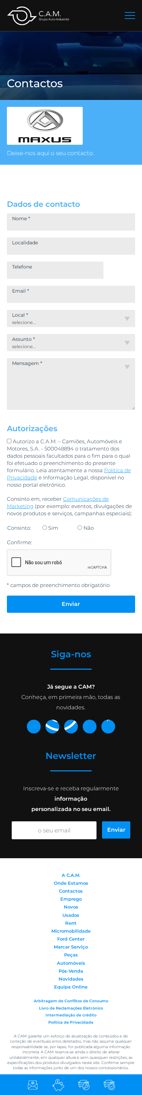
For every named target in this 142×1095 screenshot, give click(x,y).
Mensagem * (27, 363)
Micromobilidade (71, 931)
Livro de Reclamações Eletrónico (71, 1008)
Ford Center (70, 939)
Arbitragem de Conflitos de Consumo (71, 1000)
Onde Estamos (71, 883)
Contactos (71, 891)
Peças (71, 954)
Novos (71, 907)
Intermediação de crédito (71, 1015)
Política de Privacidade (70, 1022)
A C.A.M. (71, 875)
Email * (20, 291)
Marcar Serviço (71, 947)
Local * (20, 315)
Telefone (22, 267)
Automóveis (71, 963)
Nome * (21, 218)
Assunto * (23, 339)
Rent (71, 923)
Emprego (71, 899)
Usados (70, 915)
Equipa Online (71, 987)
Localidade (25, 243)
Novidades (71, 979)
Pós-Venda (71, 971)
